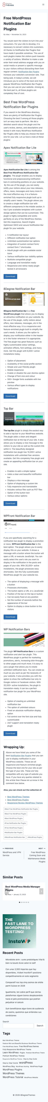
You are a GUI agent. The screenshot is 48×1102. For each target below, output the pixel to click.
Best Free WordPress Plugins (15, 814)
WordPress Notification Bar (15, 837)
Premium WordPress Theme (35, 1053)
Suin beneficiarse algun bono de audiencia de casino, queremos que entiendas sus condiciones (25, 1012)
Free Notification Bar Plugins (15, 823)
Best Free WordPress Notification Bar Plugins (21, 809)
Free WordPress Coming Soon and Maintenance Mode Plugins (36, 855)
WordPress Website (31, 1077)
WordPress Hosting (22, 1066)
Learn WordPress (11, 1052)
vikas (7, 34)
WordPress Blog (9, 1066)
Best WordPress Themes (18, 797)
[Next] (41, 891)
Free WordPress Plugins (14, 828)
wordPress (26, 1062)
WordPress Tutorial (13, 1077)
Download (10, 276)
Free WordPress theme (10, 1046)
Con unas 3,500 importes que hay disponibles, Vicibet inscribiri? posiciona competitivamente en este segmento (23, 972)
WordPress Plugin (36, 1066)
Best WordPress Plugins (18, 800)
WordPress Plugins (35, 837)
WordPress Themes (13, 1073)
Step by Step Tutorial (10, 1063)
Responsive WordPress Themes (12, 1059)
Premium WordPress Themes (14, 1056)
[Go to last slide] (7, 891)
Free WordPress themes (29, 1046)
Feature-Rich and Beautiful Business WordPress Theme (22, 1043)
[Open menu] (43, 4)
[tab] (19, 902)
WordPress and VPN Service (12, 852)
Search (6, 1021)
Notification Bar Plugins (28, 72)
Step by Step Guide (30, 1059)
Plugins (22, 1053)
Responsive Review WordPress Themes (25, 803)
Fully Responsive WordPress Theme (17, 1049)
